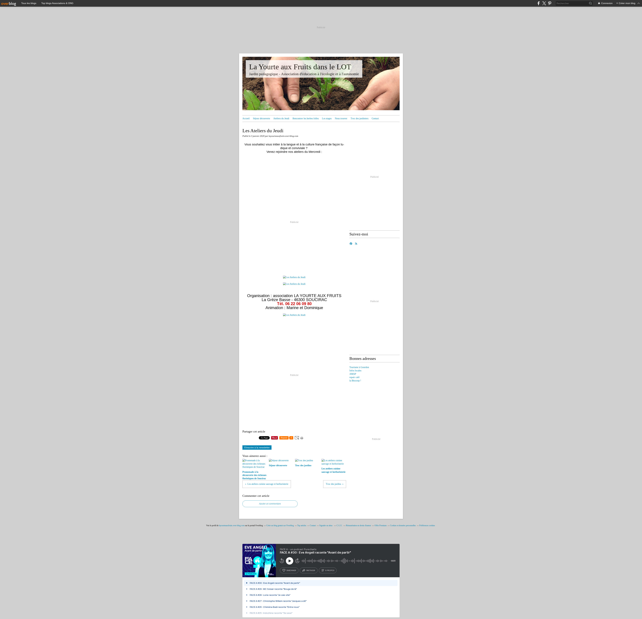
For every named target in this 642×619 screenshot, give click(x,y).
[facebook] (539, 3)
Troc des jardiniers (359, 118)
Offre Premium (380, 525)
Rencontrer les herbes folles (306, 118)
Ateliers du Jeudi (281, 118)
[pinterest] (550, 3)
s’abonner (291, 570)
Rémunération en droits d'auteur (358, 525)
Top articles (301, 525)
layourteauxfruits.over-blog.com (231, 525)
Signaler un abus (326, 525)
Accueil (246, 118)
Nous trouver (341, 118)
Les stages (327, 118)
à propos (329, 570)
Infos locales (355, 370)
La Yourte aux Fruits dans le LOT (300, 67)
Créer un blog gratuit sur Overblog (280, 525)
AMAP (352, 374)
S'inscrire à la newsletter (257, 447)
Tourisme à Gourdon (359, 367)
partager (310, 570)
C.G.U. (339, 525)
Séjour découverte (261, 118)
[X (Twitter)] (544, 3)
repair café (354, 377)
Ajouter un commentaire (270, 504)
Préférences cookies (427, 525)
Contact (375, 118)
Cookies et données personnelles (403, 525)
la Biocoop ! (355, 380)
